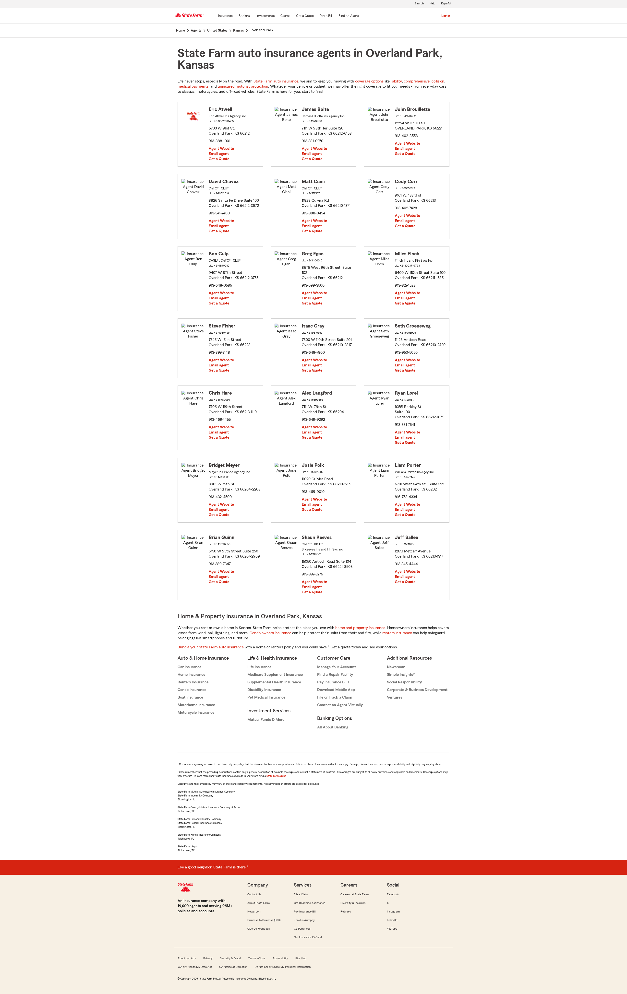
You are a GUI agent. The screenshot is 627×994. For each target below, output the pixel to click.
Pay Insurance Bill (304, 911)
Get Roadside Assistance (309, 902)
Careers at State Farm (354, 894)
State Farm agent (276, 775)
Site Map (300, 958)
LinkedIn (392, 920)
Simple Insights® (401, 675)
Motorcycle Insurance (196, 712)
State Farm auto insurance (275, 81)
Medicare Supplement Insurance (275, 675)
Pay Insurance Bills (333, 682)
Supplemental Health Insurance (274, 682)
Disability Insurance (264, 690)
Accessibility (280, 958)
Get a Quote (219, 159)
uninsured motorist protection (243, 86)
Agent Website (221, 149)
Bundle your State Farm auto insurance (211, 647)
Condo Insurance (192, 690)
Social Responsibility (404, 682)
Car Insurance (189, 667)
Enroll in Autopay (304, 920)
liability (396, 81)
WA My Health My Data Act (195, 966)
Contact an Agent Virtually (340, 705)
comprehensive (417, 81)
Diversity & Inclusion (352, 902)
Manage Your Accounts (336, 667)
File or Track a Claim (334, 697)
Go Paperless (302, 928)
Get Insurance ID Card (308, 937)
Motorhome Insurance (196, 705)
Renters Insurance (193, 682)
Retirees (345, 911)
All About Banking (332, 727)
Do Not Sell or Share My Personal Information (283, 966)
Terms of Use (256, 958)
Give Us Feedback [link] (258, 928)
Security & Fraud (230, 958)
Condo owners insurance (270, 633)
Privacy (208, 958)
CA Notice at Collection (233, 966)
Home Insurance (191, 675)
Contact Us (254, 894)
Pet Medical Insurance (266, 697)
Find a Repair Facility (335, 675)
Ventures (394, 697)
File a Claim (301, 894)
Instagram (393, 911)
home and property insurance (360, 628)
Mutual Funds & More (265, 720)
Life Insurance (259, 667)
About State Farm (258, 902)
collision (438, 81)
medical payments (193, 86)
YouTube (392, 928)
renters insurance (397, 633)
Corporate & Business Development (417, 690)
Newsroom (396, 667)
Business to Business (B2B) (263, 920)
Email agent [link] (219, 154)
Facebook (393, 894)
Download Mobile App (336, 690)
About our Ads (187, 958)
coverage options (369, 81)
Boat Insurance (190, 697)
